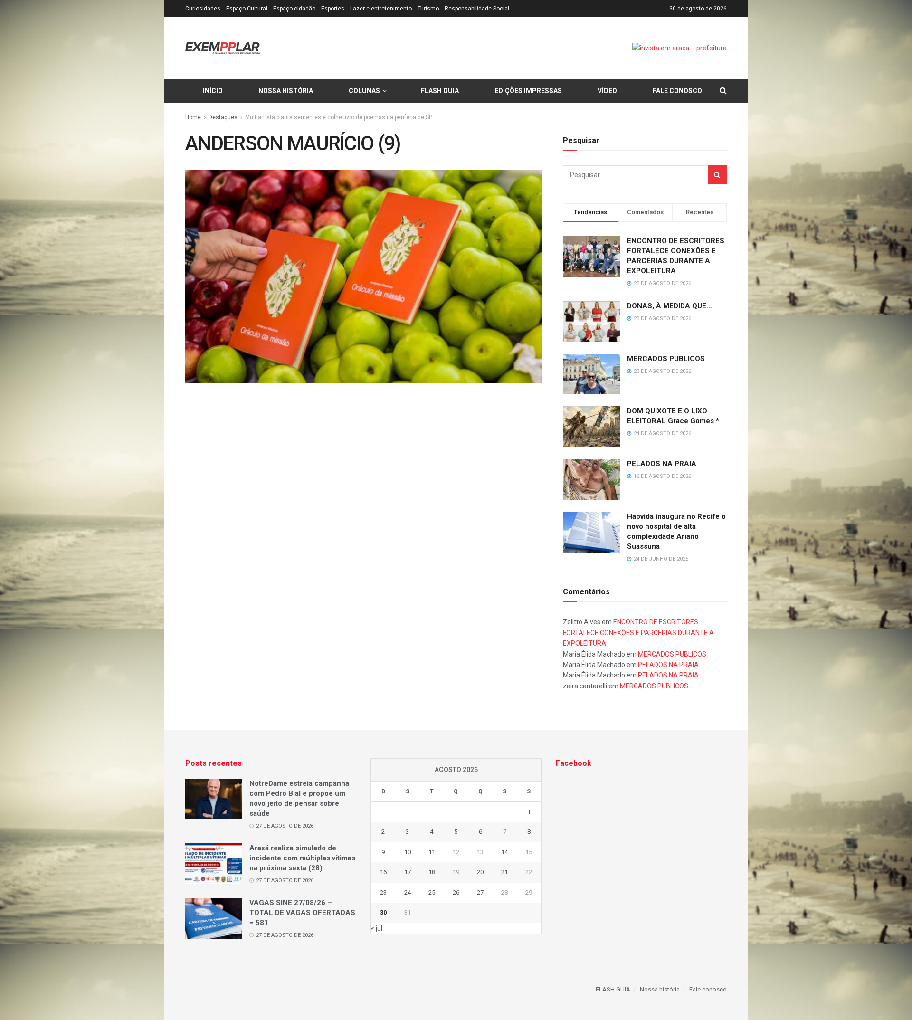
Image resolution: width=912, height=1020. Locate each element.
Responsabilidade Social (477, 8)
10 (407, 852)
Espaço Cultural (246, 8)
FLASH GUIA (440, 91)
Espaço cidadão (294, 8)
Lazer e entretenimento (381, 8)
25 (431, 892)
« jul (376, 928)
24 (407, 892)
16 (383, 872)
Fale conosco (677, 91)
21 (504, 872)
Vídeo (607, 91)
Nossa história (285, 91)
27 (480, 892)
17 (407, 872)
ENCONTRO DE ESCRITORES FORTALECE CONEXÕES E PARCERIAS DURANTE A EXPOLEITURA (638, 632)
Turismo (428, 8)
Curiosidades (202, 8)
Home (193, 117)
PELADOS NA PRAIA (661, 463)
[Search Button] (717, 174)
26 (456, 892)
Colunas (364, 91)
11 (431, 852)
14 (504, 852)
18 (431, 872)
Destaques (223, 117)
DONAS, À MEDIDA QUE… (669, 306)
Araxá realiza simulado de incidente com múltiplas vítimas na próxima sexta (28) (302, 858)
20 (480, 872)
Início (213, 91)
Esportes (332, 8)
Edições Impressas (528, 91)
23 (383, 892)
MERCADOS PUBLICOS (666, 358)
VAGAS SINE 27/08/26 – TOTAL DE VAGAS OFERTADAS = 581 (302, 912)
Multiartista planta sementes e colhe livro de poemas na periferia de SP (338, 117)
